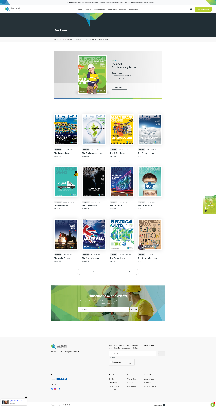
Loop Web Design (65, 405)
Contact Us (113, 382)
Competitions (133, 9)
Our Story (112, 379)
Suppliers (122, 9)
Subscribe (134, 309)
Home (80, 9)
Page (86, 39)
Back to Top (157, 405)
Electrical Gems (99, 9)
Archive (78, 39)
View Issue (119, 87)
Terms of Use (113, 390)
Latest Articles (149, 379)
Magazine (58, 149)
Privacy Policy (114, 386)
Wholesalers (112, 9)
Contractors (131, 386)
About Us (88, 9)
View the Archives (150, 386)
